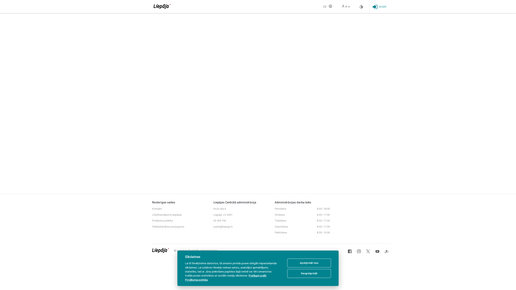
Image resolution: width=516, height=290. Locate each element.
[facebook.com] (349, 251)
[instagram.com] (359, 251)
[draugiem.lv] (386, 251)
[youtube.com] (377, 251)
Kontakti (157, 208)
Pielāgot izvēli (257, 275)
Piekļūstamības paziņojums (168, 226)
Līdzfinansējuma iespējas (167, 214)
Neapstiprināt (309, 273)
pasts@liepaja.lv (223, 226)
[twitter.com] (368, 251)
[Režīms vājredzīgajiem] (361, 6)
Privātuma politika (162, 220)
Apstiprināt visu (309, 262)
